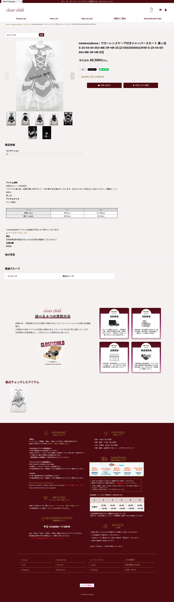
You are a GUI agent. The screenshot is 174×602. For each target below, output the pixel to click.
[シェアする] (82, 69)
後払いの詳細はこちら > (62, 444)
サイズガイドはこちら (17, 233)
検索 (41, 35)
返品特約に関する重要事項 (92, 77)
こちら (115, 189)
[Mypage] (165, 10)
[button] (151, 10)
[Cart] (160, 10)
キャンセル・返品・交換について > (68, 506)
